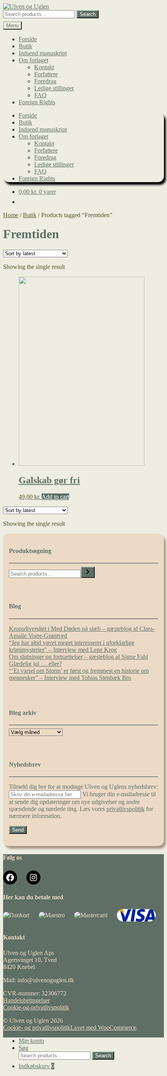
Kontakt (44, 67)
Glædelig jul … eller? (35, 663)
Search (88, 14)
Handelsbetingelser (26, 1000)
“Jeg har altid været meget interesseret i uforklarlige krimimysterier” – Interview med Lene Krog (71, 646)
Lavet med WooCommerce (103, 1027)
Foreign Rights (37, 102)
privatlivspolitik (125, 809)
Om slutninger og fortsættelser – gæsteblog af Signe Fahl (78, 656)
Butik (25, 46)
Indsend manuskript (43, 53)
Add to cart (55, 496)
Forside (28, 39)
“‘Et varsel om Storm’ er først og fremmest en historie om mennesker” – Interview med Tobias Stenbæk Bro (79, 674)
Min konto (31, 1040)
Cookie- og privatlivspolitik (36, 1027)
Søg (23, 1047)
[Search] (88, 572)
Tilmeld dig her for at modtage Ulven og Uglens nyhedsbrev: (83, 786)
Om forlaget (33, 60)
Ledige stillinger (54, 88)
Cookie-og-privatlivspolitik (36, 1007)
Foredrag (45, 81)
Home (10, 215)
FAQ (40, 95)
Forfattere (46, 74)
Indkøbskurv (36, 1066)
